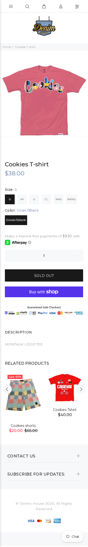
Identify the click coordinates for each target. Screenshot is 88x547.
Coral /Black (16, 220)
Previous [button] (7, 389)
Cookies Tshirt (65, 410)
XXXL (71, 199)
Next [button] (81, 389)
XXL (58, 199)
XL (46, 199)
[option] (44, 99)
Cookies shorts (23, 425)
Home (6, 47)
